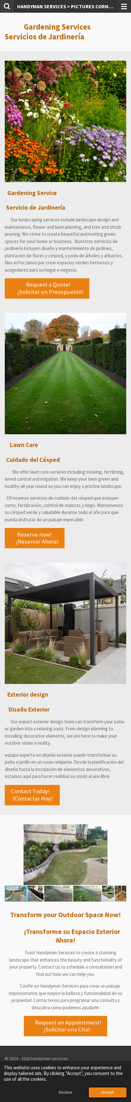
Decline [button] (65, 1092)
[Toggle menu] (124, 6)
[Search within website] (7, 6)
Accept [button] (107, 1092)
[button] (120, 830)
